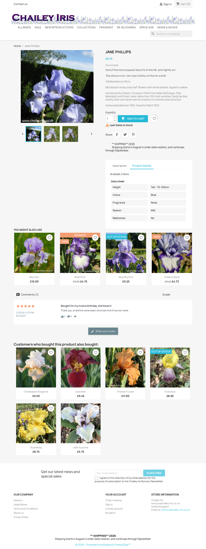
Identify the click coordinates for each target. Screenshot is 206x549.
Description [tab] (120, 165)
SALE (38, 27)
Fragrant (106, 27)
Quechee (80, 391)
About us (19, 512)
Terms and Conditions (26, 508)
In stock (115, 174)
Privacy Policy (21, 517)
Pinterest (133, 134)
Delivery (18, 500)
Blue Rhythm (126, 277)
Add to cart (133, 118)
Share (117, 134)
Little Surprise (80, 447)
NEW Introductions (59, 27)
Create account (114, 508)
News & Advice (167, 27)
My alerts (110, 512)
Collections (86, 27)
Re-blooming (126, 27)
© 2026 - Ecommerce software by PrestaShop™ (103, 544)
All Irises (24, 27)
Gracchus (170, 391)
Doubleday (36, 447)
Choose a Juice (125, 391)
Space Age (146, 27)
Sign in (109, 504)
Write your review (105, 331)
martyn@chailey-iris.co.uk (175, 509)
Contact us (21, 4)
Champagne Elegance (36, 391)
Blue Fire (34, 277)
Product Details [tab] (141, 165)
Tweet (125, 134)
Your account (115, 494)
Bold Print (80, 277)
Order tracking (113, 500)
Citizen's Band (172, 277)
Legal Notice (20, 504)
